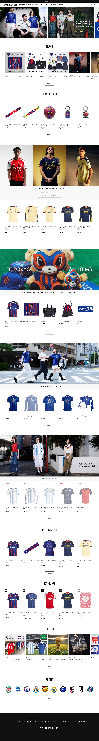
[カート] (94, 5)
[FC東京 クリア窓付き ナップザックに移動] (67, 309)
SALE (67, 5)
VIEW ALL (49, 84)
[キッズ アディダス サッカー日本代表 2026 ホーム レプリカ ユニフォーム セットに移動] (85, 402)
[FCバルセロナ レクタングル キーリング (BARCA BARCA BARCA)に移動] (67, 112)
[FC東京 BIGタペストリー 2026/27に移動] (31, 309)
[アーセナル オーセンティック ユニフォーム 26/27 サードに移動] (13, 214)
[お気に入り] (88, 5)
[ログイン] (91, 5)
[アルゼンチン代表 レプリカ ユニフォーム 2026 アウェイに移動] (67, 495)
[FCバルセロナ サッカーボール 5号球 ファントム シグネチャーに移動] (49, 112)
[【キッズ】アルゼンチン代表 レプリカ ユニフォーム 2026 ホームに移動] (49, 495)
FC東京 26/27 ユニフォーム (50, 1)
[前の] (10, 692)
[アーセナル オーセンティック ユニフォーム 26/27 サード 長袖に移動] (31, 214)
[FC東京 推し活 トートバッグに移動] (49, 309)
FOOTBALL (30, 5)
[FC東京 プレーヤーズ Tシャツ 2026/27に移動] (49, 548)
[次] (92, 115)
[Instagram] (27, 721)
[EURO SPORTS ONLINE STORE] (49, 727)
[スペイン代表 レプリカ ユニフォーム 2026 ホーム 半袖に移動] (85, 495)
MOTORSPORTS (23, 5)
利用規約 (21, 718)
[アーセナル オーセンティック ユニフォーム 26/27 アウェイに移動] (67, 214)
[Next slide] (92, 60)
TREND (46, 5)
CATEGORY (53, 5)
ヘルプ (70, 718)
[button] (85, 5)
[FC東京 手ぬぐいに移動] (85, 309)
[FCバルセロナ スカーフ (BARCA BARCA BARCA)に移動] (13, 112)
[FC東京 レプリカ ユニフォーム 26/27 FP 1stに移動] (13, 309)
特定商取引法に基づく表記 (46, 718)
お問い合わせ (77, 718)
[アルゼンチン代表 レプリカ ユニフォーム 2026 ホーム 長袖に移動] (31, 495)
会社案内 (37, 718)
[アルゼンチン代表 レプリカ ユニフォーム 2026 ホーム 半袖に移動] (13, 495)
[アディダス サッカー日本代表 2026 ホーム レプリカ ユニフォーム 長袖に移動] (31, 402)
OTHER (36, 5)
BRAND (61, 5)
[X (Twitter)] (30, 721)
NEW (41, 5)
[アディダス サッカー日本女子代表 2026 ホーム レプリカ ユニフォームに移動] (67, 402)
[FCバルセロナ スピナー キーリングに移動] (85, 112)
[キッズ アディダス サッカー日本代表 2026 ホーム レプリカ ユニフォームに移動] (49, 402)
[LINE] (66, 721)
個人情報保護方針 (29, 718)
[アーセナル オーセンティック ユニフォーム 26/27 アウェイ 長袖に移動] (85, 214)
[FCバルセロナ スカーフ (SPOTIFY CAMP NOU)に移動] (31, 112)
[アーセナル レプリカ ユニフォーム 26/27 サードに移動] (49, 214)
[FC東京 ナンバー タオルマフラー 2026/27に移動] (31, 548)
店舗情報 (56, 718)
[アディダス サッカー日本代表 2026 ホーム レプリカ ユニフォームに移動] (13, 402)
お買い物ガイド (63, 718)
